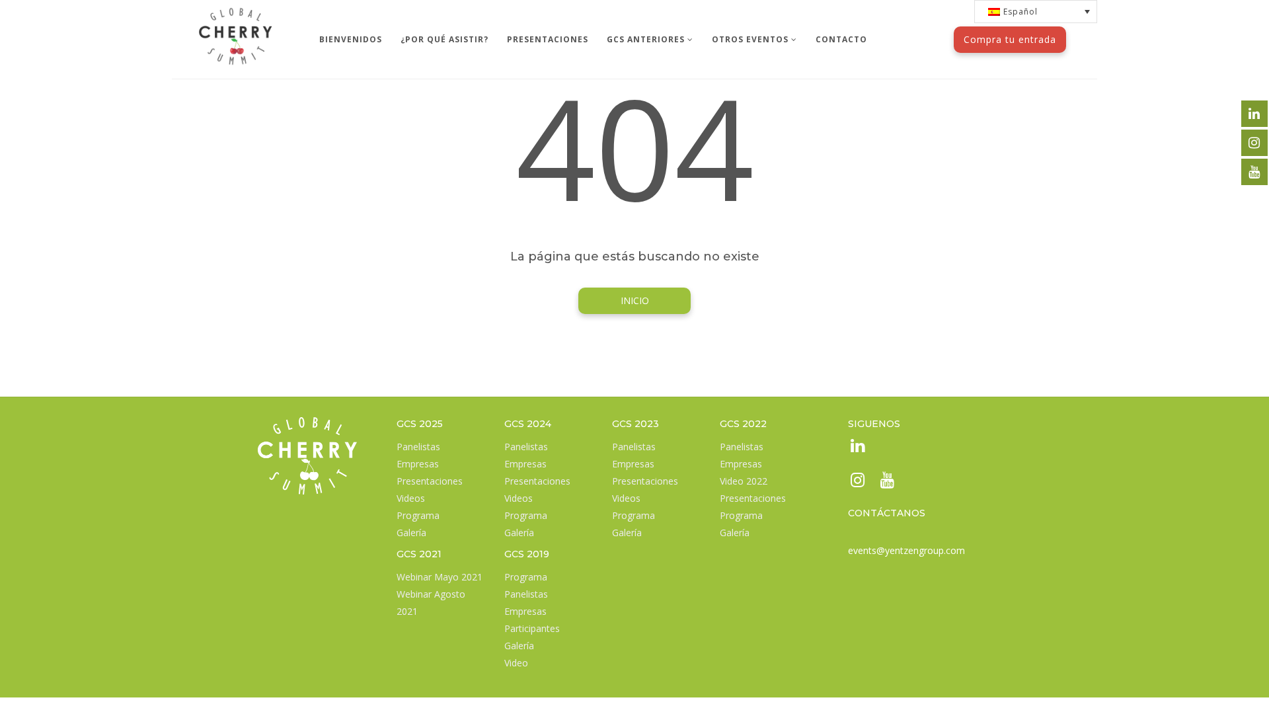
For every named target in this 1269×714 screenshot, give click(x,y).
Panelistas (418, 446)
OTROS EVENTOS (751, 39)
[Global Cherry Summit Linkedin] (856, 448)
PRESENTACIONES (547, 39)
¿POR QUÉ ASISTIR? (444, 39)
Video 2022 (743, 481)
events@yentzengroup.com (906, 550)
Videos (411, 498)
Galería (411, 532)
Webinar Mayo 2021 (439, 577)
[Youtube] (886, 482)
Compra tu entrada (1010, 39)
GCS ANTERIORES (647, 39)
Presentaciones (430, 481)
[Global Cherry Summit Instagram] (856, 482)
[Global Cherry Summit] (235, 16)
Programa (418, 515)
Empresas (418, 463)
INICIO (635, 300)
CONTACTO (841, 39)
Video (516, 662)
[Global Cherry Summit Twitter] (1254, 113)
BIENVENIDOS (350, 39)
